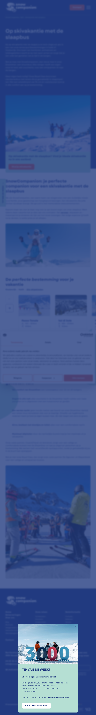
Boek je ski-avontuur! (36, 705)
